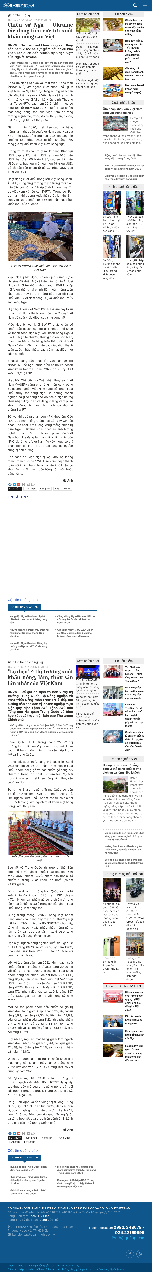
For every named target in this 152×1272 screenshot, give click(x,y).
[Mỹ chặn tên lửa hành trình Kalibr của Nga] (113, 1035)
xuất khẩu (30, 488)
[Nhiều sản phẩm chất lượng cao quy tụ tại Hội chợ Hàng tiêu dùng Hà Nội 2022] (113, 996)
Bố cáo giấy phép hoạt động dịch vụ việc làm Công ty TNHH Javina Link (124, 863)
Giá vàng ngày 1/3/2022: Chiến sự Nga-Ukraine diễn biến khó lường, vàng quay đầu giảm (75, 632)
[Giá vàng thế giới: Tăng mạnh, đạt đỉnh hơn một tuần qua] (113, 73)
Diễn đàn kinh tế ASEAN (123, 986)
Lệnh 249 (29, 1141)
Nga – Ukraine (62, 488)
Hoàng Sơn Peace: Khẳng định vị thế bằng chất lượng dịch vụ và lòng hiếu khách (122, 768)
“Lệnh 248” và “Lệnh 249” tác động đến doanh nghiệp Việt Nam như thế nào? (41, 732)
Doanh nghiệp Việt (123, 759)
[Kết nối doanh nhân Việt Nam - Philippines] (113, 1021)
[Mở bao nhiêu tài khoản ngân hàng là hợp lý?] (113, 90)
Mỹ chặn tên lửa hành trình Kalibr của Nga (134, 1035)
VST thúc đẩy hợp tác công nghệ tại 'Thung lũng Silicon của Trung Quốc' (134, 674)
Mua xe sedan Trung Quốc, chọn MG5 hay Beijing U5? (28, 1168)
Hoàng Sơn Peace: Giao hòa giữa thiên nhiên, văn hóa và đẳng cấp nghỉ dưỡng (123, 849)
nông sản (45, 488)
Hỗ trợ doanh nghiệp (29, 662)
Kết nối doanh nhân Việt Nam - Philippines (134, 1020)
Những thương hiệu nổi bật (123, 874)
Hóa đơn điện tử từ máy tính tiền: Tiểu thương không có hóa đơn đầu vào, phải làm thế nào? (134, 51)
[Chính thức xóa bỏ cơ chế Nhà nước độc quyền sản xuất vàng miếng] (113, 24)
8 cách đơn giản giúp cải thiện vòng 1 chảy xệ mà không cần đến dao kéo (134, 1053)
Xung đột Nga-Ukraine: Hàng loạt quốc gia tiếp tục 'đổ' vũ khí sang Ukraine (29, 646)
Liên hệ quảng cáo (127, 1237)
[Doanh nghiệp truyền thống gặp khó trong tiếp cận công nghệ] (113, 692)
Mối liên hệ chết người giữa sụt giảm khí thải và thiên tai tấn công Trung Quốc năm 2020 (76, 1169)
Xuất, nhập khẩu (123, 102)
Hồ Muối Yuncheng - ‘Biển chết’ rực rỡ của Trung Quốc (28, 1192)
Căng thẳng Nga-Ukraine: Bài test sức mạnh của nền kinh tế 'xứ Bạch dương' (76, 619)
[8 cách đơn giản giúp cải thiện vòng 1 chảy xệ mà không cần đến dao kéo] (113, 1050)
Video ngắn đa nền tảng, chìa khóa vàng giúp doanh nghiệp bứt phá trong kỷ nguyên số (124, 836)
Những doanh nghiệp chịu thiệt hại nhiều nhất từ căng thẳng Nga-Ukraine (29, 632)
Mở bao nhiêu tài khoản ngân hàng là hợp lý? (134, 89)
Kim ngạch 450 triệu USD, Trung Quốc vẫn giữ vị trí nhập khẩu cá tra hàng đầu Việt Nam (75, 1183)
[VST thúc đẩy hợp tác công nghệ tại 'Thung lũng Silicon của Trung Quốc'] (113, 671)
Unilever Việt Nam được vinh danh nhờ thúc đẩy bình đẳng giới (124, 177)
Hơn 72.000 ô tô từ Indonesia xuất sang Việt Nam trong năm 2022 (124, 167)
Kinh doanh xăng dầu (123, 186)
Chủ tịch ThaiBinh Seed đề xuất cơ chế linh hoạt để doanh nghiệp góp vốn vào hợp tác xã (134, 715)
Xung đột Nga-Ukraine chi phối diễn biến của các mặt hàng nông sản (29, 619)
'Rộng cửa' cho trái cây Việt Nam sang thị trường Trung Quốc (123, 157)
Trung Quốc (64, 1137)
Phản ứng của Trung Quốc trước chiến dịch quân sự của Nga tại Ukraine (28, 1180)
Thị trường (22, 15)
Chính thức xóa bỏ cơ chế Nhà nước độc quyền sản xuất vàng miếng (134, 27)
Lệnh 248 (14, 1141)
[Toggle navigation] (145, 5)
